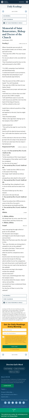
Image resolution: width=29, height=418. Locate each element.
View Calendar (8, 19)
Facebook (9, 402)
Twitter (5, 402)
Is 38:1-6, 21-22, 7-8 (23, 43)
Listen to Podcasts (19, 368)
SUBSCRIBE (14, 346)
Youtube (12, 402)
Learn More (7, 385)
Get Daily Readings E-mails (13, 23)
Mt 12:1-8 (25, 225)
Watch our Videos (14, 371)
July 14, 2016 (3, 12)
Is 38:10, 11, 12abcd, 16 (22, 146)
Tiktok (23, 402)
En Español (6, 16)
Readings (21, 1)
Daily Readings (8, 368)
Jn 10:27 (25, 212)
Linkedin (16, 402)
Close (14, 409)
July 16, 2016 (26, 12)
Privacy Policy (13, 416)
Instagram (20, 402)
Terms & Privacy (15, 349)
